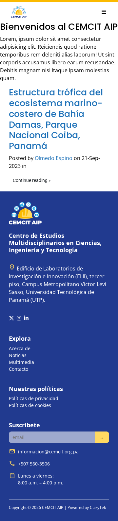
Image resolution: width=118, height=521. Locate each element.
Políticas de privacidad (33, 398)
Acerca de (19, 348)
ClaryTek (98, 507)
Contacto (18, 369)
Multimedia (21, 362)
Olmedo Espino (53, 158)
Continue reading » (32, 180)
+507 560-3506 (34, 464)
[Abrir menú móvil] (104, 12)
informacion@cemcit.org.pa (48, 451)
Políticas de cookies (30, 405)
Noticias (18, 355)
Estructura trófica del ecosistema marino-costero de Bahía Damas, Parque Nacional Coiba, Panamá (56, 119)
